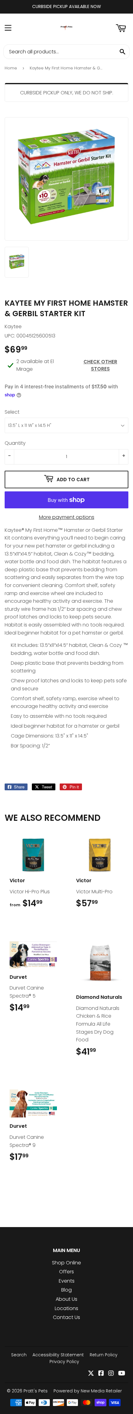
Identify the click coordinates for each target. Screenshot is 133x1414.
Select (12, 412)
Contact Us (66, 1317)
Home (11, 68)
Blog (66, 1289)
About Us (66, 1299)
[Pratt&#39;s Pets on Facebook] (101, 1373)
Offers (66, 1271)
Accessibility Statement (58, 1355)
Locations (66, 1308)
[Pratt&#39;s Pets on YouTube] (121, 1373)
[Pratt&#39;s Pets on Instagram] (111, 1373)
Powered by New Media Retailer (88, 1391)
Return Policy (104, 1355)
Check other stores (100, 365)
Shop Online (66, 1262)
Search (19, 1355)
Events (67, 1280)
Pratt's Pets (36, 1391)
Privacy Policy (64, 1361)
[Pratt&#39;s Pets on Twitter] (91, 1373)
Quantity (15, 443)
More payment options (66, 517)
